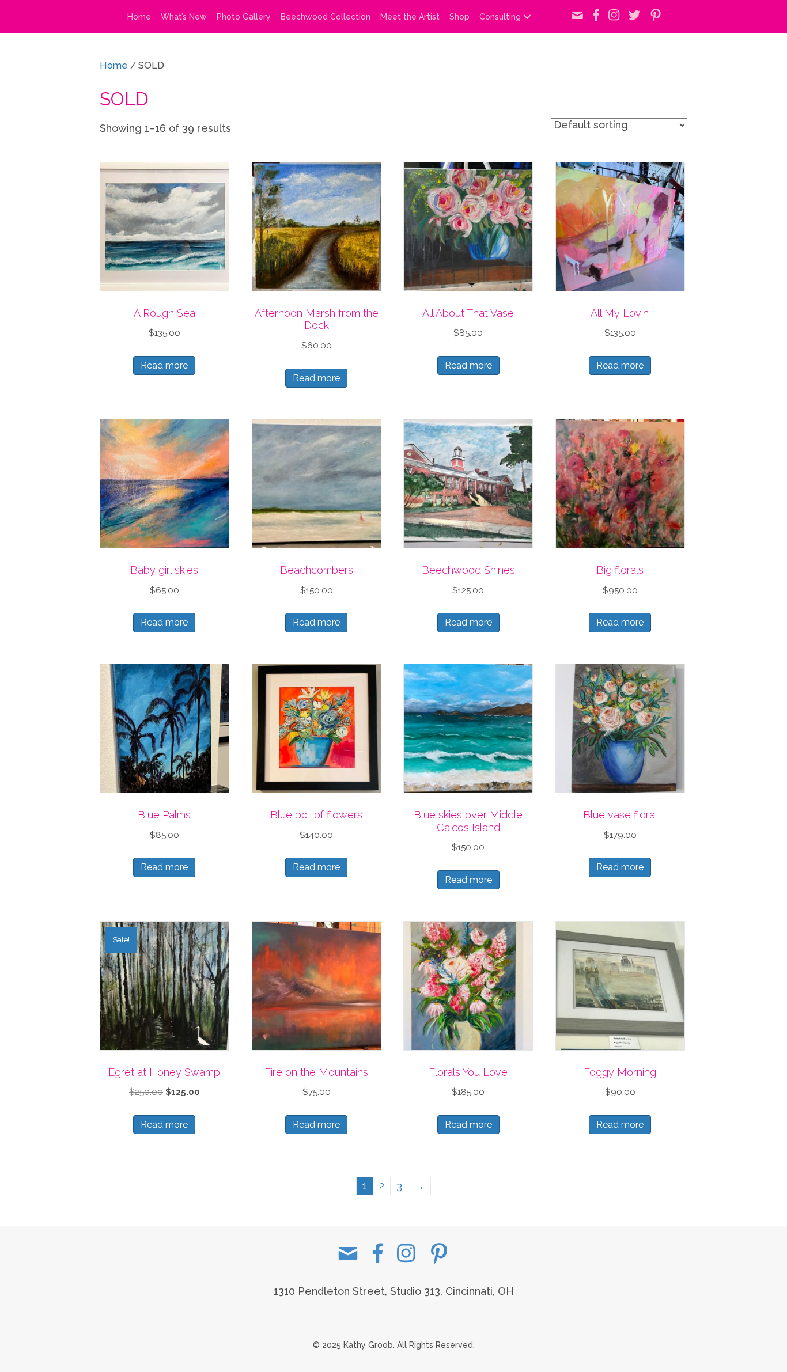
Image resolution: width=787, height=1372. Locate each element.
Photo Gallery (244, 16)
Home (139, 16)
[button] (527, 17)
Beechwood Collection (325, 16)
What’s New (184, 16)
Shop (459, 16)
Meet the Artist (410, 16)
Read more (164, 365)
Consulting (500, 16)
